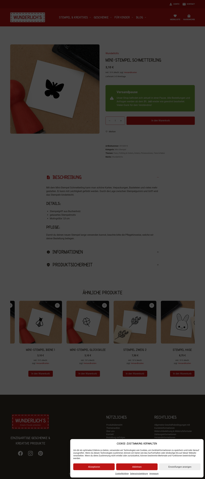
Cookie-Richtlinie (122, 474)
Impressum (154, 474)
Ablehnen (137, 466)
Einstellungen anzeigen (179, 466)
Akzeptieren (94, 466)
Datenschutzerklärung (139, 474)
